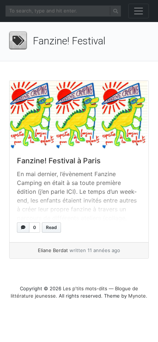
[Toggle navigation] (138, 11)
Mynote (137, 296)
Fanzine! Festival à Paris (59, 160)
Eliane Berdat (53, 250)
